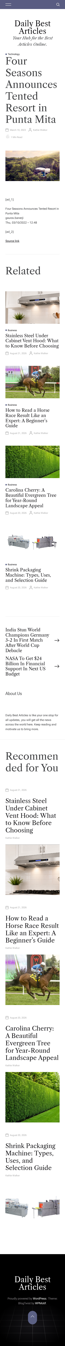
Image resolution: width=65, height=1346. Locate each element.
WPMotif (40, 1303)
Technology (14, 54)
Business (12, 330)
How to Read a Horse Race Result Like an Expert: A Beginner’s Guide (27, 418)
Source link (12, 241)
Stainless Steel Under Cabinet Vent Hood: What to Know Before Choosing (32, 341)
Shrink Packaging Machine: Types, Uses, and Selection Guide (28, 575)
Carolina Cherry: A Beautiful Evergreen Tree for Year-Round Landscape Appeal (30, 497)
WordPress (39, 1298)
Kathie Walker (40, 130)
